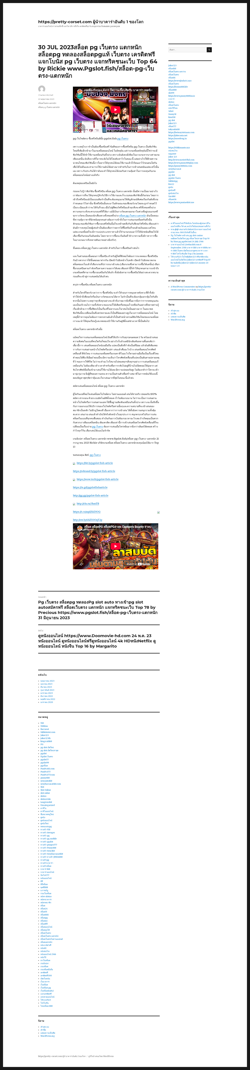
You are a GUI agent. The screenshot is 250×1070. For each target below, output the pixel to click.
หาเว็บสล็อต (45, 960)
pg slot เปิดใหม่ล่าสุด (49, 750)
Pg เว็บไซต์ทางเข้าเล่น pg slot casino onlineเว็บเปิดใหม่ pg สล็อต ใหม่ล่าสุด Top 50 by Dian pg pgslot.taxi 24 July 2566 (190, 238)
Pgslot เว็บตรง (47, 756)
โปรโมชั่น (45, 1003)
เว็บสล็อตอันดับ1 (47, 991)
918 (42, 723)
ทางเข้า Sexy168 (48, 851)
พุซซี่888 (44, 887)
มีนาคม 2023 (46, 687)
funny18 (172, 114)
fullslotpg (173, 181)
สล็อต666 (45, 915)
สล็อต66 (171, 77)
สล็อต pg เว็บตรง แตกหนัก (132, 215)
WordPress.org (48, 1036)
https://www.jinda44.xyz (179, 81)
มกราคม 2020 (47, 702)
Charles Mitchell (45, 95)
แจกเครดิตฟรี (46, 994)
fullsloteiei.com (48, 732)
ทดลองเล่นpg (46, 826)
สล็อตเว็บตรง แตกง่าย (177, 71)
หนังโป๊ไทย (173, 108)
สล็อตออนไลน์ (46, 927)
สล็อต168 (172, 68)
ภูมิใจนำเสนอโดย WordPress (101, 1056)
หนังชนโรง (45, 951)
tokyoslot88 (174, 129)
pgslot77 (45, 759)
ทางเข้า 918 (45, 829)
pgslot (44, 753)
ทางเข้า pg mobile (49, 838)
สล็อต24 (44, 908)
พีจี (42, 881)
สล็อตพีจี (44, 924)
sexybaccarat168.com (51, 784)
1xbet (170, 111)
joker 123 (172, 157)
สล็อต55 (44, 911)
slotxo (43, 796)
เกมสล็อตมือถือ (47, 969)
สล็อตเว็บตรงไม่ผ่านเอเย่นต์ (52, 939)
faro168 (171, 196)
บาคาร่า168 (45, 869)
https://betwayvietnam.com (181, 132)
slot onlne (45, 793)
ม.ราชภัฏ (44, 890)
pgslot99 (45, 762)
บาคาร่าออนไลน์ (47, 872)
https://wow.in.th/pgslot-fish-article (97, 479)
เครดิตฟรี (44, 972)
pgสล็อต (44, 765)
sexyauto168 (46, 781)
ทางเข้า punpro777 (49, 845)
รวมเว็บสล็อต (46, 893)
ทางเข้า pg (45, 835)
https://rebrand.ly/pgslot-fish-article (94, 471)
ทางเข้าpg (45, 860)
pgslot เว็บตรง (174, 178)
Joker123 (45, 735)
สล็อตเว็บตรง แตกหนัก (47, 103)
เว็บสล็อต (44, 985)
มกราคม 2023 (47, 693)
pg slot (171, 120)
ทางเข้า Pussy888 (48, 848)
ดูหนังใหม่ (45, 823)
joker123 (172, 65)
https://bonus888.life (178, 87)
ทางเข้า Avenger (48, 832)
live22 (171, 184)
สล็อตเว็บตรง (46, 933)
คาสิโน (43, 808)
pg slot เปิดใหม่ (47, 747)
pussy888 (45, 778)
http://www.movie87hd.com (181, 160)
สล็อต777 (172, 126)
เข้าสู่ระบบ (45, 1027)
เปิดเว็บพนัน (45, 978)
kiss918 (171, 117)
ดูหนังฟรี (171, 190)
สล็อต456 (172, 199)
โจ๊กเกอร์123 (46, 1000)
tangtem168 (46, 802)
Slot (42, 787)
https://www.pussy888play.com (183, 163)
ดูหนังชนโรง (173, 193)
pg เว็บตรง (122, 138)
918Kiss (44, 726)
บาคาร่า (171, 99)
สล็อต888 (172, 90)
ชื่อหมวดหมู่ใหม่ (47, 814)
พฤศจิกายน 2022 (48, 699)
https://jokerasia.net (177, 135)
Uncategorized (48, 805)
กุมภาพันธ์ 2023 (47, 690)
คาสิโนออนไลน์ (47, 811)
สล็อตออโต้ (45, 930)
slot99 (171, 93)
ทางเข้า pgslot (47, 842)
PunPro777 (45, 772)
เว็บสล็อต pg (46, 988)
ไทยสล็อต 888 (47, 1006)
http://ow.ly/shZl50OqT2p (87, 519)
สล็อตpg (44, 918)
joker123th (45, 738)
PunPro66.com (48, 769)
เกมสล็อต (44, 966)
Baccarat (45, 729)
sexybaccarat (174, 169)
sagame (172, 154)
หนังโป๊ (43, 957)
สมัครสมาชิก (46, 902)
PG (42, 744)
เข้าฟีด (43, 1030)
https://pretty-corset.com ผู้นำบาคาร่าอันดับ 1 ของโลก (91, 21)
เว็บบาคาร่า (45, 981)
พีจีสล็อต (44, 884)
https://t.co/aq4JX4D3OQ (86, 511)
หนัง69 (43, 948)
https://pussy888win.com (180, 166)
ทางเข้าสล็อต (46, 866)
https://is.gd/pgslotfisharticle (90, 487)
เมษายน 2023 (46, 684)
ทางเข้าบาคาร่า (47, 863)
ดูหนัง (43, 817)
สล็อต (43, 905)
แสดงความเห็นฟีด (48, 1033)
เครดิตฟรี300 (46, 975)
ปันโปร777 (45, 875)
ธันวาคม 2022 (47, 696)
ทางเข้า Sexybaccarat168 (52, 854)
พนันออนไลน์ (46, 878)
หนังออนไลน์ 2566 (48, 954)
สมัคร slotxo (46, 896)
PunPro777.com (48, 775)
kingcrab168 (46, 741)
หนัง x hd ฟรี (46, 945)
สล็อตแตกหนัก (46, 942)
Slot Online (46, 790)
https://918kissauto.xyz (179, 147)
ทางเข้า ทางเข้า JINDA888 (51, 857)
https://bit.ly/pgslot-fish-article (95, 463)
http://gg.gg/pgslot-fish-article (90, 495)
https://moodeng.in (177, 138)
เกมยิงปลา (45, 963)
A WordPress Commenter (183, 287)
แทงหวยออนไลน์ (47, 997)
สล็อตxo (44, 921)
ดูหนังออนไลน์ (46, 820)
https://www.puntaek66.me (181, 202)
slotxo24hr (46, 799)
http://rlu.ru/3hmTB (88, 503)
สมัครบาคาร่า (46, 899)
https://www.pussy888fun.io (181, 96)
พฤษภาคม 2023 (47, 681)
